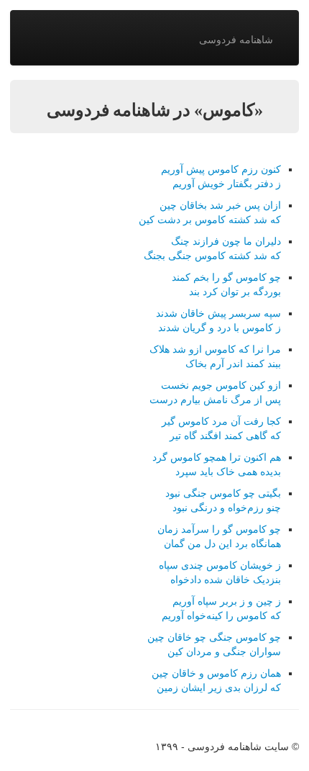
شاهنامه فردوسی (236, 39)
